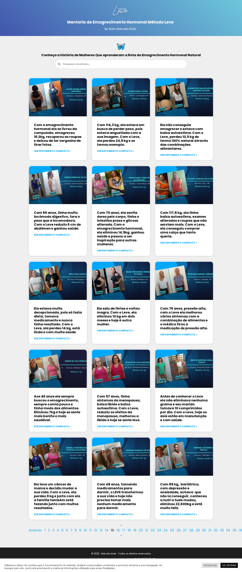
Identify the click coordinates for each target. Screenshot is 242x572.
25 (172, 530)
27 (185, 530)
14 (106, 530)
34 (228, 530)
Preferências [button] (210, 565)
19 (134, 530)
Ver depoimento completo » (52, 151)
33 (222, 530)
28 (191, 530)
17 (123, 530)
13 (101, 530)
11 (90, 530)
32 (216, 530)
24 (165, 530)
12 (95, 530)
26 (179, 530)
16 (118, 530)
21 (146, 530)
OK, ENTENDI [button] (229, 565)
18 (129, 530)
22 (153, 530)
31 (209, 530)
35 (235, 530)
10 (85, 530)
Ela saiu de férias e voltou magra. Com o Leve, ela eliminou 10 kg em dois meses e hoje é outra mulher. (118, 316)
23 (159, 530)
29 (198, 530)
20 (141, 530)
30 (204, 530)
